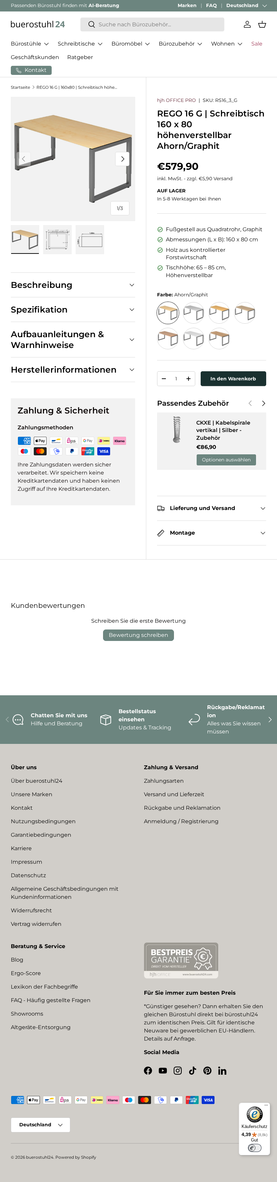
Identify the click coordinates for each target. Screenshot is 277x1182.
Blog (17, 960)
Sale (256, 44)
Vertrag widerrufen (36, 924)
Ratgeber (80, 57)
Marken (187, 5)
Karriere (21, 848)
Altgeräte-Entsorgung (41, 1027)
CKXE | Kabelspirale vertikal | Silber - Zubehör (223, 430)
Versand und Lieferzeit (174, 794)
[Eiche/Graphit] (245, 313)
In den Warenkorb (233, 379)
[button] (262, 24)
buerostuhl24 (39, 1157)
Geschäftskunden (35, 57)
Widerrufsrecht (31, 910)
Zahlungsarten (164, 781)
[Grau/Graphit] (193, 313)
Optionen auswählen (226, 460)
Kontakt (22, 808)
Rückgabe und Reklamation (182, 808)
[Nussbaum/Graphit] (168, 338)
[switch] (254, 1148)
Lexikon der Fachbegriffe (44, 987)
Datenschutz (28, 875)
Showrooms (27, 1014)
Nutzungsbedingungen (43, 821)
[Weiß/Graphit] (193, 338)
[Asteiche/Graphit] (219, 338)
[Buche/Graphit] (219, 313)
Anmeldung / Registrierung (181, 821)
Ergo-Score (26, 973)
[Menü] (266, 1107)
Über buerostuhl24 (36, 781)
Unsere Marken (31, 794)
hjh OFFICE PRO (176, 100)
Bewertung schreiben (138, 635)
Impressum (26, 862)
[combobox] (152, 24)
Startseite (20, 87)
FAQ (211, 5)
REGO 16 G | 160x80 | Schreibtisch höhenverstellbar (77, 87)
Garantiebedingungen (41, 835)
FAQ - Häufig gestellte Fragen (51, 1000)
